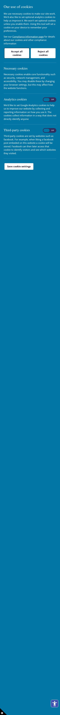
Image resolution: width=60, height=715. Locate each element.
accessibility (55, 704)
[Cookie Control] (3, 711)
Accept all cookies (17, 53)
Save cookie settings (19, 166)
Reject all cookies (43, 53)
